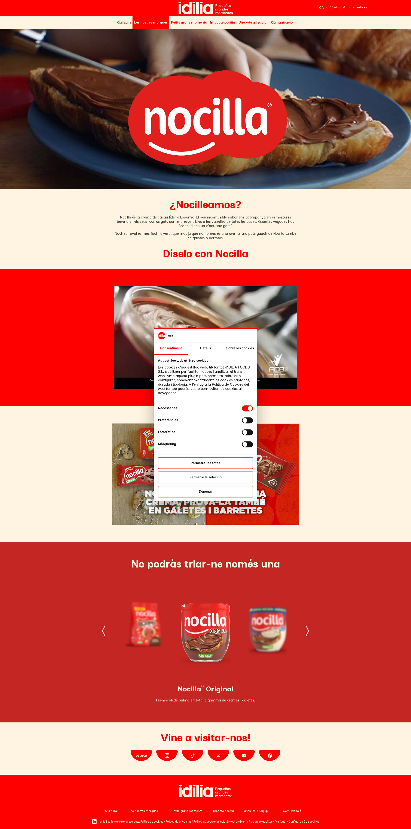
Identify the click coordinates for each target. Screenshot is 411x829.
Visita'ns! (337, 7)
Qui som (124, 22)
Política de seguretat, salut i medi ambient (220, 821)
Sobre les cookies (240, 348)
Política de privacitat (178, 821)
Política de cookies (151, 821)
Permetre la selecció (205, 477)
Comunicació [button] (282, 22)
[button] (323, 7)
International (358, 7)
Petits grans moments (189, 22)
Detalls (205, 348)
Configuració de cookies (304, 821)
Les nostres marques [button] (151, 22)
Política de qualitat (260, 821)
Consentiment (171, 348)
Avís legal (280, 821)
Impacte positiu (222, 22)
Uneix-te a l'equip (252, 22)
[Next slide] (309, 633)
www (141, 755)
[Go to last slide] (102, 633)
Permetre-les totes (205, 463)
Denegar (205, 491)
